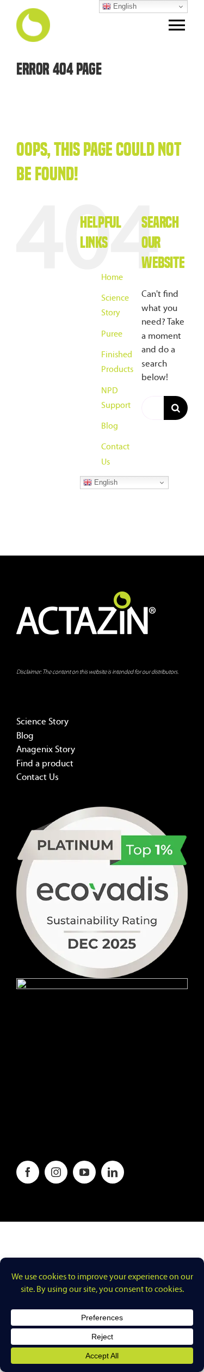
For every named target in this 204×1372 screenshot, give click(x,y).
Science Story (42, 722)
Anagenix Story (45, 749)
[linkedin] (112, 1172)
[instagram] (56, 1172)
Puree (111, 334)
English (105, 482)
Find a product (44, 764)
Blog (109, 426)
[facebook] (27, 1172)
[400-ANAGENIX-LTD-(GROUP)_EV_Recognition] (102, 811)
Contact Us (37, 777)
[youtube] (84, 1172)
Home (112, 277)
